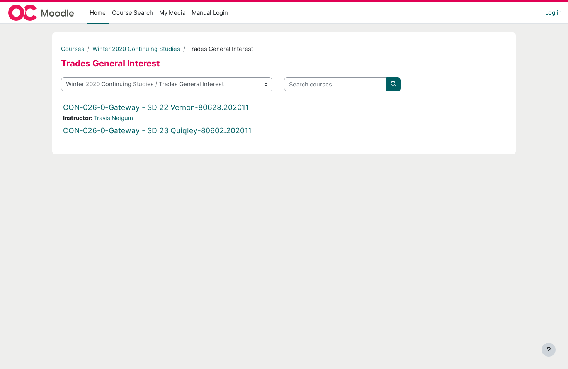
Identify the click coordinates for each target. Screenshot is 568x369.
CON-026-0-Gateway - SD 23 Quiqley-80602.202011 (157, 130)
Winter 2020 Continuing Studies (136, 48)
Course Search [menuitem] (132, 12)
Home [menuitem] (98, 12)
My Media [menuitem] (172, 12)
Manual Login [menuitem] (210, 12)
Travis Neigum (113, 118)
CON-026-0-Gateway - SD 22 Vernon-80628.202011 (156, 107)
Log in (553, 12)
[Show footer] (549, 350)
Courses (72, 48)
